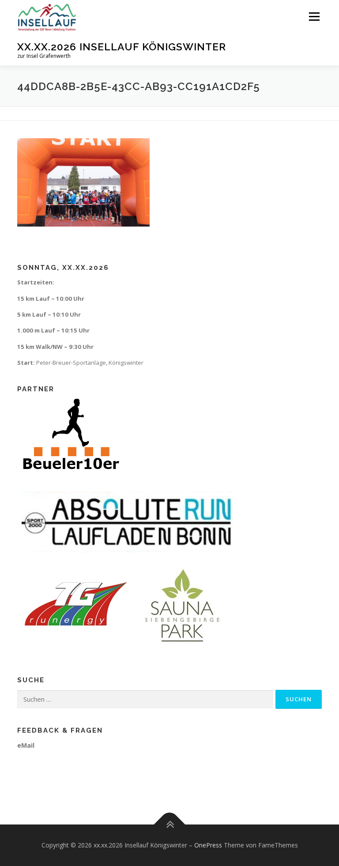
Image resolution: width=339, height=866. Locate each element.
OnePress (208, 845)
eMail (25, 745)
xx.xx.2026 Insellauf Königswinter (121, 47)
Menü (314, 16)
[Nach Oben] (169, 824)
